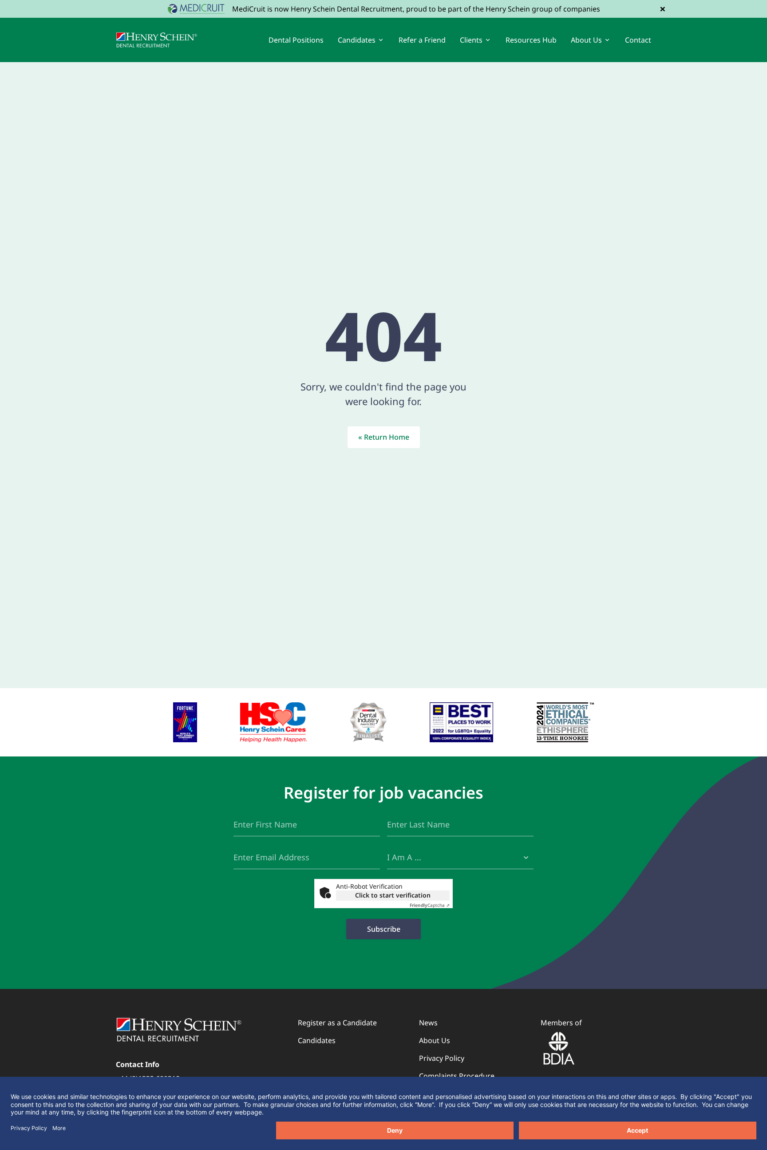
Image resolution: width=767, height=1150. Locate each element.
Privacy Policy (441, 1058)
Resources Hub (531, 40)
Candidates (317, 1040)
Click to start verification (393, 895)
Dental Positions (296, 40)
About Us (434, 1040)
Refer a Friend (422, 40)
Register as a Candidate (337, 1023)
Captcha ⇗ (430, 905)
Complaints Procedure (456, 1076)
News (428, 1023)
